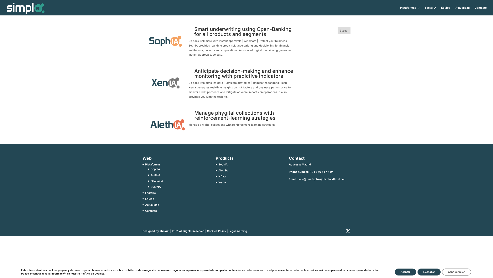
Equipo (445, 7)
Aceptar (405, 272)
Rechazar (429, 272)
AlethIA (155, 175)
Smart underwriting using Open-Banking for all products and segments (243, 31)
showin (164, 231)
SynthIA (156, 186)
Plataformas (408, 7)
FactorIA (430, 7)
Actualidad (462, 7)
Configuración (456, 272)
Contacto (481, 7)
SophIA (155, 169)
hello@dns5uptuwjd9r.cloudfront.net (321, 179)
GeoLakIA (157, 181)
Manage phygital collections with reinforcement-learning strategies (234, 115)
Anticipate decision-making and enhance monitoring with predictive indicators (243, 73)
